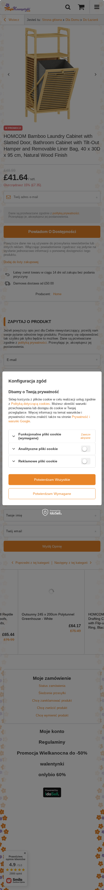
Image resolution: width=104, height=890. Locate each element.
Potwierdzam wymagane (52, 494)
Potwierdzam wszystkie (52, 480)
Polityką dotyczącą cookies (30, 404)
